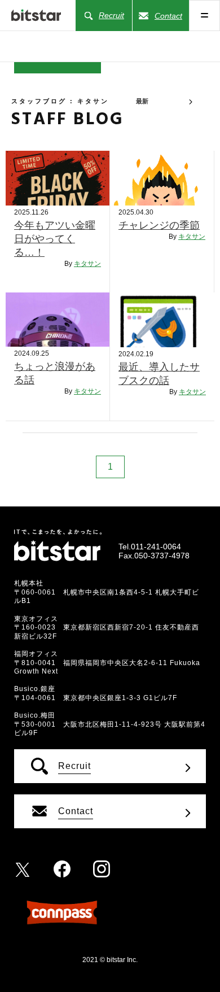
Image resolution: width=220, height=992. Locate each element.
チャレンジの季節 (159, 225)
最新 (142, 101)
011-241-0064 (156, 546)
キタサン (87, 264)
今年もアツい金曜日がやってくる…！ (54, 239)
